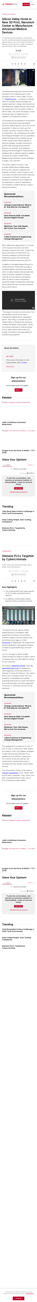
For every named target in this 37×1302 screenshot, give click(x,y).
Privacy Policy (30, 1293)
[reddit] (21, 64)
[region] (18, 469)
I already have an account (19, 492)
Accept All (18, 1298)
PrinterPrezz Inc (10, 99)
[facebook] (12, 64)
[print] (34, 64)
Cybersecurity (7, 551)
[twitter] (18, 64)
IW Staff (18, 50)
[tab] (7, 465)
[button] (3, 4)
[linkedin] (15, 64)
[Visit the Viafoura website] (30, 473)
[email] (25, 64)
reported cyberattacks (10, 773)
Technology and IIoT (9, 14)
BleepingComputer (18, 666)
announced (6, 642)
